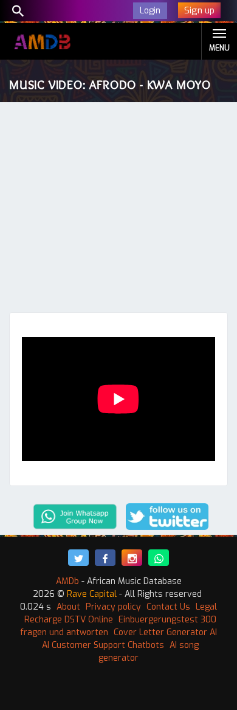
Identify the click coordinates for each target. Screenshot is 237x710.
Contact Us (168, 607)
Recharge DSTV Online (68, 619)
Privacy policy (113, 607)
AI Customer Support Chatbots (103, 645)
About (68, 607)
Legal (206, 607)
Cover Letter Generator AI (165, 632)
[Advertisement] (118, 210)
